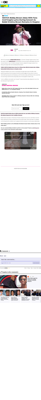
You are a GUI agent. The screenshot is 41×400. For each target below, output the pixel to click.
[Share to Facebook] (10, 55)
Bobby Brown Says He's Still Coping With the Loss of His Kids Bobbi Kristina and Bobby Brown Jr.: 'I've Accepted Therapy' (20, 89)
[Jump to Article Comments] (4, 55)
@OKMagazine (36, 127)
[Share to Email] (33, 55)
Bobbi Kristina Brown (11, 13)
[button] (2, 2)
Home (2, 13)
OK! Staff (16, 49)
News (5, 13)
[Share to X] (17, 55)
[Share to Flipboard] (24, 55)
